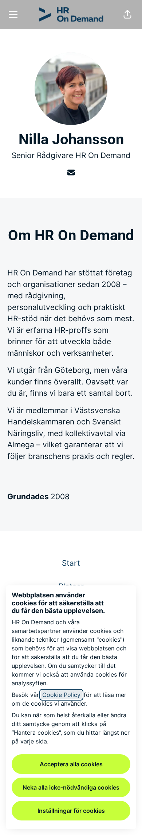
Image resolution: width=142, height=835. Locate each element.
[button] (127, 14)
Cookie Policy (61, 694)
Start (71, 563)
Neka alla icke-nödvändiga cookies (71, 787)
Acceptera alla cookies (71, 764)
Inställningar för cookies (71, 810)
